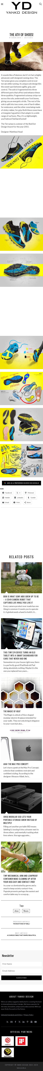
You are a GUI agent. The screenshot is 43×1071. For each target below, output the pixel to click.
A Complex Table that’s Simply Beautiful (21, 934)
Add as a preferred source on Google (23, 483)
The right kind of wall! (21, 922)
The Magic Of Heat (12, 711)
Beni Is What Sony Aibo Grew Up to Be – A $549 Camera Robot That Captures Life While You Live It (21, 599)
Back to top (21, 1067)
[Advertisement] (21, 24)
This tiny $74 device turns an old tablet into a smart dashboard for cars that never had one (20, 655)
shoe (16, 911)
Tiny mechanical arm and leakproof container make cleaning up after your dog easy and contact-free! (20, 878)
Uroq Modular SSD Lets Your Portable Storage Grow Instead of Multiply (20, 819)
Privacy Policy (28, 1015)
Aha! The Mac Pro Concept (16, 764)
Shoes (26, 911)
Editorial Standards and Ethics (11, 1015)
